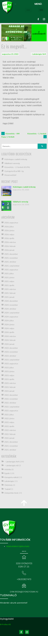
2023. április (9, 379)
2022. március (10, 430)
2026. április (9, 238)
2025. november (11, 258)
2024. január (9, 344)
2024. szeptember (11, 312)
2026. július (9, 226)
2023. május (9, 375)
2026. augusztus (11, 222)
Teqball (7, 489)
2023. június (9, 371)
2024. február (10, 340)
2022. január (9, 438)
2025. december (11, 254)
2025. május (9, 281)
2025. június (9, 277)
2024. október (10, 309)
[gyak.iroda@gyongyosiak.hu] (24, 586)
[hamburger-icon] (28, 10)
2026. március (10, 242)
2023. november (11, 352)
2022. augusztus (11, 410)
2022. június (9, 418)
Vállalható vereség (12, 163)
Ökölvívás (8, 485)
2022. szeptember (11, 407)
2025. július (9, 273)
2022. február (10, 434)
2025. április (9, 285)
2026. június (9, 230)
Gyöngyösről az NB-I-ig (14, 171)
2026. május (9, 234)
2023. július (9, 367)
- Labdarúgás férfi (38, 54)
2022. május (9, 422)
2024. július (9, 320)
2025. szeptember (11, 266)
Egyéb (7, 473)
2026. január (9, 250)
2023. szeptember (11, 359)
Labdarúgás (9, 481)
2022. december (11, 395)
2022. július (9, 414)
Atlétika (7, 469)
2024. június (9, 324)
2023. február (10, 387)
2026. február (10, 246)
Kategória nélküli (11, 477)
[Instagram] (44, 19)
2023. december (11, 348)
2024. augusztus (11, 316)
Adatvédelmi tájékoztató (17, 546)
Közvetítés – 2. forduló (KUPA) (17, 167)
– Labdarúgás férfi (11, 461)
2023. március (10, 383)
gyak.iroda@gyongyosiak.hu (24, 592)
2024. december (11, 301)
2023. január (9, 391)
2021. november (11, 446)
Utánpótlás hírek (11, 493)
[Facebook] (38, 19)
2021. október (10, 450)
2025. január (9, 297)
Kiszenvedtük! (10, 175)
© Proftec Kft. (5, 624)
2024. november (11, 305)
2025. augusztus (11, 269)
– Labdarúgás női (11, 465)
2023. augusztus (11, 363)
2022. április (9, 426)
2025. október (10, 262)
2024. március (10, 336)
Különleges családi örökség (15, 159)
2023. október (10, 356)
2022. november (11, 399)
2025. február (10, 293)
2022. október (10, 403)
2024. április (9, 332)
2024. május (9, 328)
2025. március (10, 289)
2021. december (11, 442)
